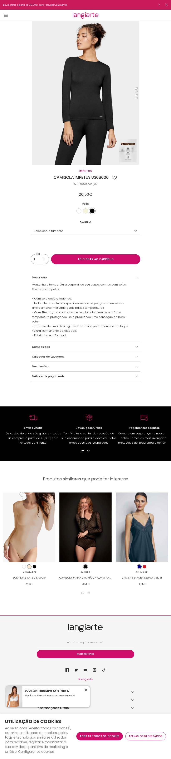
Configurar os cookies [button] (36, 751)
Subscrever (85, 654)
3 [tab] (136, 94)
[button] (115, 177)
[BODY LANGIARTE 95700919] (29, 527)
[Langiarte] (85, 15)
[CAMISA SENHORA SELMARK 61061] (142, 527)
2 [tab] (136, 91)
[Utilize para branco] (78, 211)
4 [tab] (136, 98)
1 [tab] (136, 88)
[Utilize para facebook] (67, 670)
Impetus (85, 171)
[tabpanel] (86, 93)
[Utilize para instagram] (94, 670)
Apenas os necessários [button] (146, 736)
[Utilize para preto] (92, 211)
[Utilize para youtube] (85, 670)
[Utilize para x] (76, 670)
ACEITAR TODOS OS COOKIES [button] (99, 736)
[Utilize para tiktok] (104, 670)
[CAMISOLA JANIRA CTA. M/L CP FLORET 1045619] (85, 527)
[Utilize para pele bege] (85, 211)
